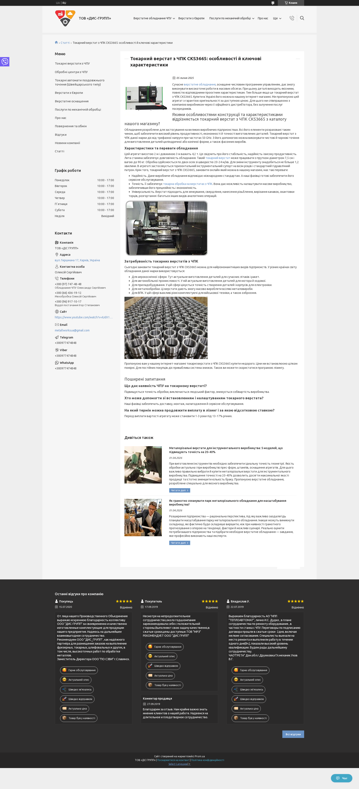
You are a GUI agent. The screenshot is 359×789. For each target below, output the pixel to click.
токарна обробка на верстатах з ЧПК (187, 184)
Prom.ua (200, 756)
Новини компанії (67, 143)
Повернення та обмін (71, 126)
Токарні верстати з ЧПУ (72, 63)
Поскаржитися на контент (173, 760)
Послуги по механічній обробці (230, 18)
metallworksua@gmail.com (72, 330)
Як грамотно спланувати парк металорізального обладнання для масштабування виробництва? (227, 502)
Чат (344, 778)
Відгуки (60, 134)
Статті (65, 42)
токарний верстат (217, 158)
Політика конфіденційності (207, 760)
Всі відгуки (293, 734)
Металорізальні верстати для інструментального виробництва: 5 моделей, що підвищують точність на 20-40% (226, 450)
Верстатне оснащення (72, 101)
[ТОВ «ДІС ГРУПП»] (65, 18)
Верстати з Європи (191, 18)
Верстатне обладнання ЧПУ (152, 18)
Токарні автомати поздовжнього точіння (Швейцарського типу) (80, 82)
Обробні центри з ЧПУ (71, 72)
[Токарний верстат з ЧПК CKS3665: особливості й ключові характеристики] (146, 98)
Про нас (263, 18)
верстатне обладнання (200, 84)
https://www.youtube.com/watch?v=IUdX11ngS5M (84, 317)
